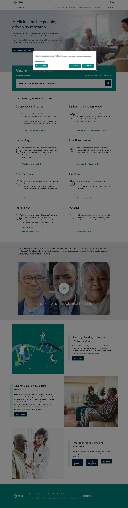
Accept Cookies (88, 65)
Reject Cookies (75, 65)
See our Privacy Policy (40, 61)
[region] (65, 61)
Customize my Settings (41, 65)
